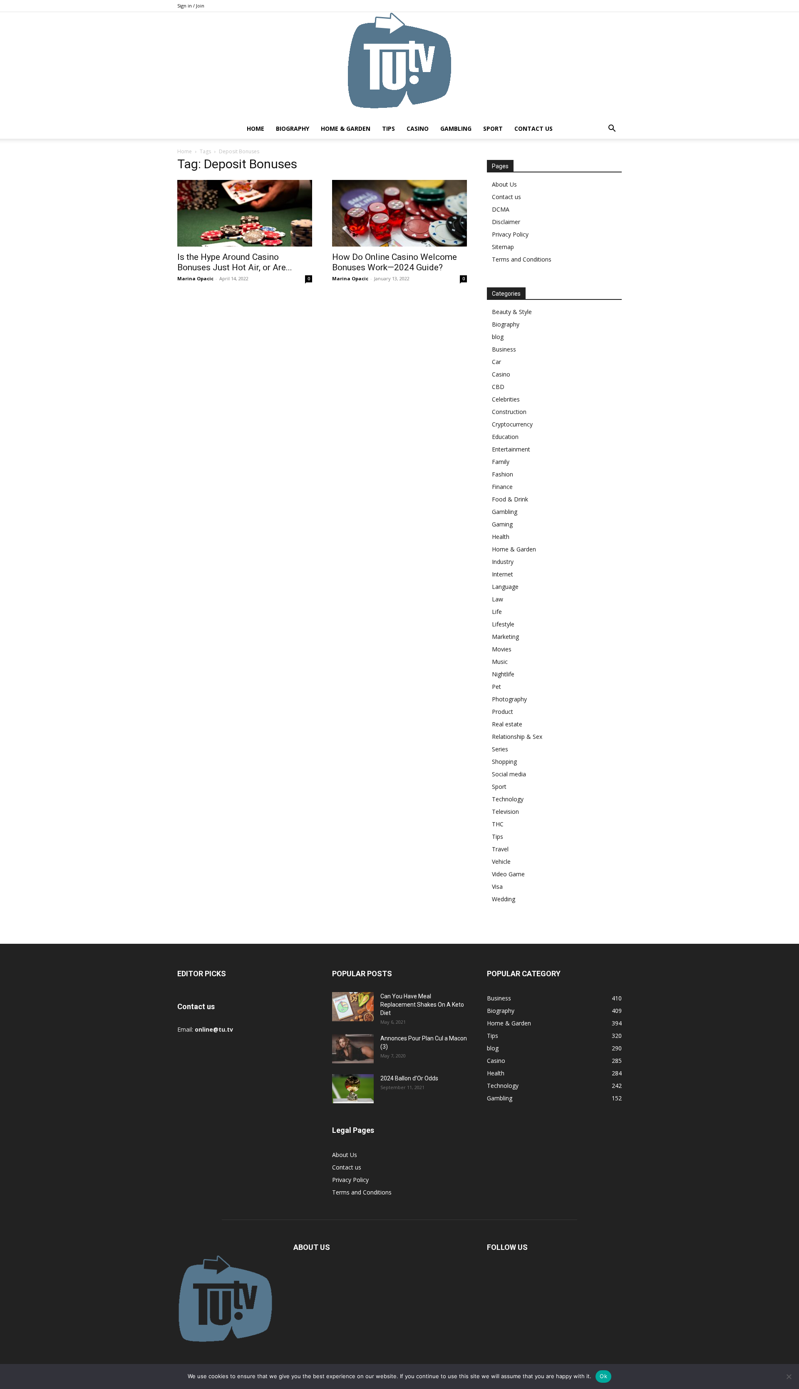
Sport (493, 128)
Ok (603, 1376)
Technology (508, 799)
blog (498, 337)
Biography (292, 128)
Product (502, 712)
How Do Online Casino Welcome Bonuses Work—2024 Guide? (394, 262)
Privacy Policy (510, 234)
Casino (418, 128)
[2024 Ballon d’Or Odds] (353, 1088)
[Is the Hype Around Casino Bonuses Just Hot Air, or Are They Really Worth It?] (244, 213)
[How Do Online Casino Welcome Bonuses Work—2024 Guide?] (399, 213)
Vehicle (501, 861)
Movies (501, 649)
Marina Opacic (195, 278)
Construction (509, 412)
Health (500, 537)
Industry (503, 562)
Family (500, 462)
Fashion (502, 474)
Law (497, 599)
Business (504, 349)
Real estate (507, 724)
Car (496, 362)
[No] (788, 1376)
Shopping (504, 762)
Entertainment (511, 449)
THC (498, 824)
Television (505, 811)
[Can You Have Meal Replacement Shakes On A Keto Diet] (353, 1006)
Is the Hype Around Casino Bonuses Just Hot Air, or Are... (234, 262)
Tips (388, 128)
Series (500, 749)
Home (255, 128)
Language (505, 587)
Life (497, 612)
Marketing (505, 637)
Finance (502, 487)
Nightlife (503, 674)
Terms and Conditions (521, 259)
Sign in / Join (190, 5)
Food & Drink (510, 499)
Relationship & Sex (517, 737)
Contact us (533, 128)
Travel (500, 849)
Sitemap (503, 247)
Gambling (455, 128)
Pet (496, 687)
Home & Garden (345, 128)
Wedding (503, 899)
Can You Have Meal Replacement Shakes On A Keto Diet (422, 1004)
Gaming (502, 524)
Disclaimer (506, 222)
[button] (612, 129)
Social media (509, 774)
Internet (502, 574)
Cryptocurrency (512, 424)
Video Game (508, 874)
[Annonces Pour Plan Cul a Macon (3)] (353, 1048)
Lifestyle (503, 624)
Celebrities (506, 399)
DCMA (500, 209)
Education (505, 437)
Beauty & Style (512, 312)
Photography (509, 699)
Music (500, 662)
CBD (498, 387)
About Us (504, 184)
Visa (497, 886)
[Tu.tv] (399, 65)
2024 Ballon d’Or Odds (409, 1078)
